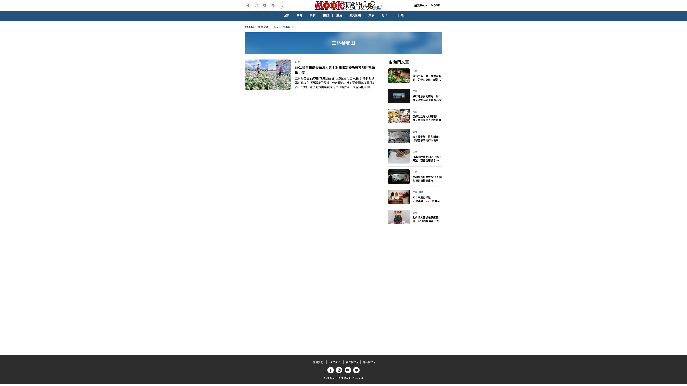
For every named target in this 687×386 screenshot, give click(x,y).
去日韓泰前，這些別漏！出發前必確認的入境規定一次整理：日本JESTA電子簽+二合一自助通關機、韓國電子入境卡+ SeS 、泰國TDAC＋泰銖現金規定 (427, 138)
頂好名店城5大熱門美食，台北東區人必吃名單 (427, 118)
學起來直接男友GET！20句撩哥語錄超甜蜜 (427, 179)
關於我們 (318, 362)
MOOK (435, 5)
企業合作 (335, 362)
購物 (421, 192)
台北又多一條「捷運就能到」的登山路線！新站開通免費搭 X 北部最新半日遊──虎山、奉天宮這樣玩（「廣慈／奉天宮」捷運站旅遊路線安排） (427, 78)
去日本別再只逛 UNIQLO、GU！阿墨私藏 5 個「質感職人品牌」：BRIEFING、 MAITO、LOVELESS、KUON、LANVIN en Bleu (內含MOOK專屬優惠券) (427, 199)
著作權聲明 (352, 362)
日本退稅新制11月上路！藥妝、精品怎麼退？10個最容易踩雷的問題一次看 (427, 158)
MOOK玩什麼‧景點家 (257, 27)
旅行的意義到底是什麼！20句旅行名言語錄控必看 (427, 98)
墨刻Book (420, 5)
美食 (415, 111)
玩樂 (297, 61)
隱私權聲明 (369, 362)
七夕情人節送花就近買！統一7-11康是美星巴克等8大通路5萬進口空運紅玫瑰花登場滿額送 (427, 219)
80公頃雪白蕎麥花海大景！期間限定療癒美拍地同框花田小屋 (335, 70)
